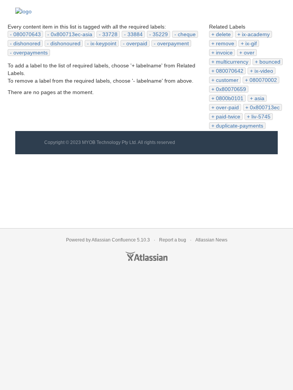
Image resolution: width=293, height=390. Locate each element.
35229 (160, 34)
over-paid (227, 107)
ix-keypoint (103, 43)
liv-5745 (260, 116)
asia (259, 98)
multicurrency (232, 62)
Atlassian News (211, 240)
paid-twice (228, 116)
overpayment (173, 43)
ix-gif (251, 43)
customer (227, 80)
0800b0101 (229, 98)
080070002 (263, 80)
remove (225, 43)
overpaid (136, 43)
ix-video (263, 71)
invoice (224, 53)
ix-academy (256, 34)
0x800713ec (265, 107)
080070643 (27, 34)
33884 (135, 34)
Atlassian (146, 256)
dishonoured (65, 43)
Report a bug (172, 240)
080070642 (229, 71)
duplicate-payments (239, 126)
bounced (269, 62)
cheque (187, 34)
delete (223, 34)
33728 (110, 34)
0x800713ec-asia (71, 34)
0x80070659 (231, 89)
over (249, 53)
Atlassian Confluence (114, 240)
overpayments (30, 53)
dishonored (26, 43)
